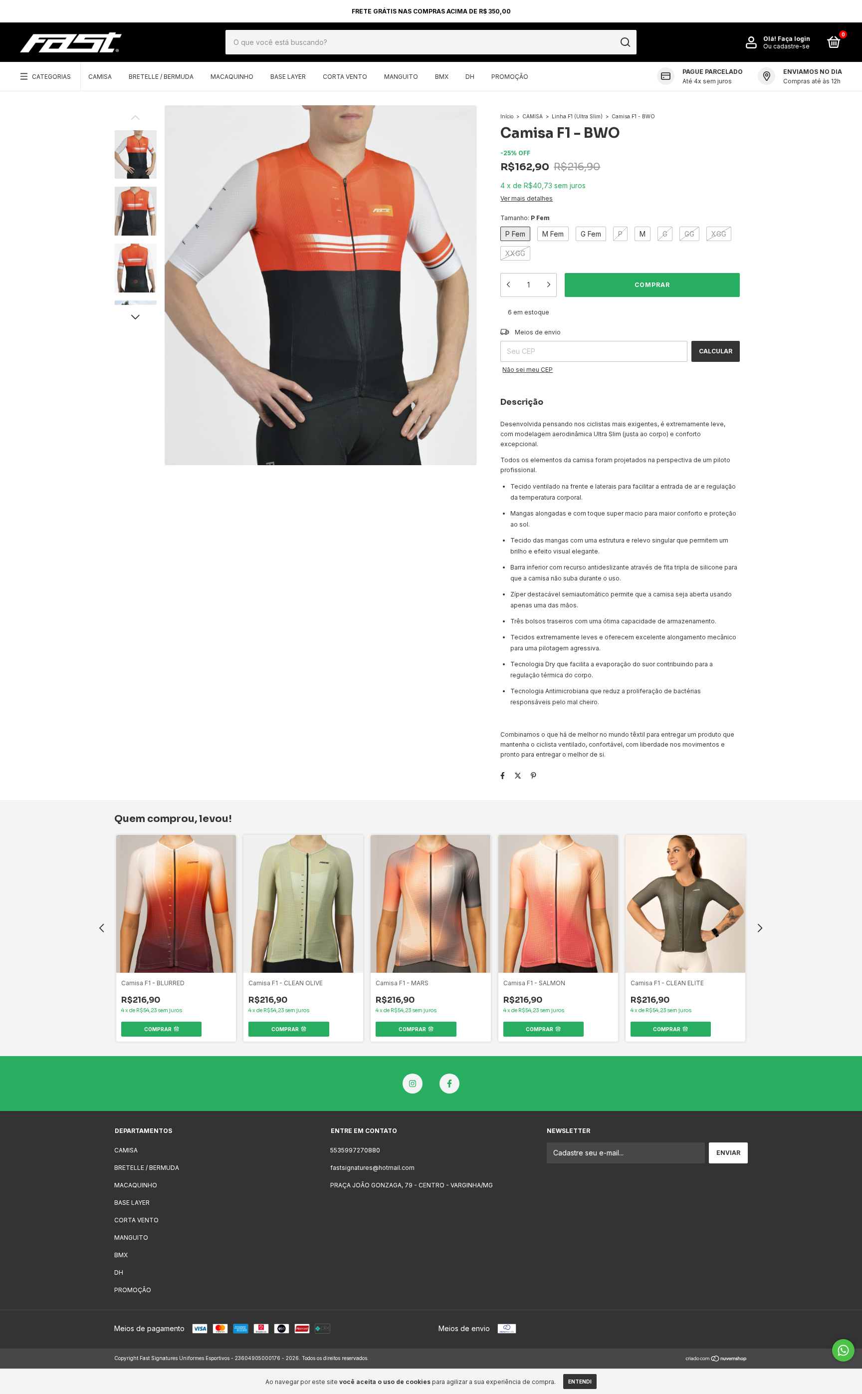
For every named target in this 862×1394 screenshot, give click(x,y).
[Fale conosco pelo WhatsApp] (843, 1350)
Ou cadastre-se (786, 46)
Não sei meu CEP (527, 369)
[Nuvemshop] (716, 1359)
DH (469, 76)
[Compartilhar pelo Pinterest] (533, 776)
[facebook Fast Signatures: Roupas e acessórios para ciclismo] (449, 1084)
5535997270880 (355, 1150)
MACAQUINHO (232, 76)
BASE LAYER (288, 76)
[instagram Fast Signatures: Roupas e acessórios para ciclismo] (413, 1084)
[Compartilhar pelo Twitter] (517, 776)
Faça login (794, 38)
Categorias (51, 76)
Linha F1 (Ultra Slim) (577, 116)
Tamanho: (525, 218)
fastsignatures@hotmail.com (372, 1167)
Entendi (580, 1382)
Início (506, 116)
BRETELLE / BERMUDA (161, 76)
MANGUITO (401, 76)
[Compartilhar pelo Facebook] (502, 776)
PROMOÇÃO (509, 76)
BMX (441, 76)
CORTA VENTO (345, 76)
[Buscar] (625, 42)
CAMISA (100, 76)
